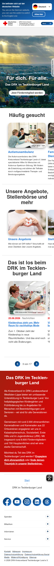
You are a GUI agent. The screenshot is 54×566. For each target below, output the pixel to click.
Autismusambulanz (21, 152)
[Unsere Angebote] (27, 222)
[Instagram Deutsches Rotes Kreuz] (27, 502)
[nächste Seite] (36, 364)
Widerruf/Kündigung (19, 557)
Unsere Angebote (19, 239)
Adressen (16, 551)
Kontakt (7, 551)
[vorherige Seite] (17, 364)
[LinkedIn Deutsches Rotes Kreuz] (37, 502)
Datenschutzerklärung (13, 554)
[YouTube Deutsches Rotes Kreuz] (17, 502)
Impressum (27, 551)
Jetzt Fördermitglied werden (27, 92)
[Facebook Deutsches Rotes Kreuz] (7, 502)
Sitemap (32, 557)
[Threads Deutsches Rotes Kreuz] (47, 502)
